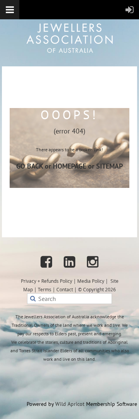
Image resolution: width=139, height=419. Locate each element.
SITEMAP (109, 166)
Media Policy (90, 281)
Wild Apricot (70, 403)
